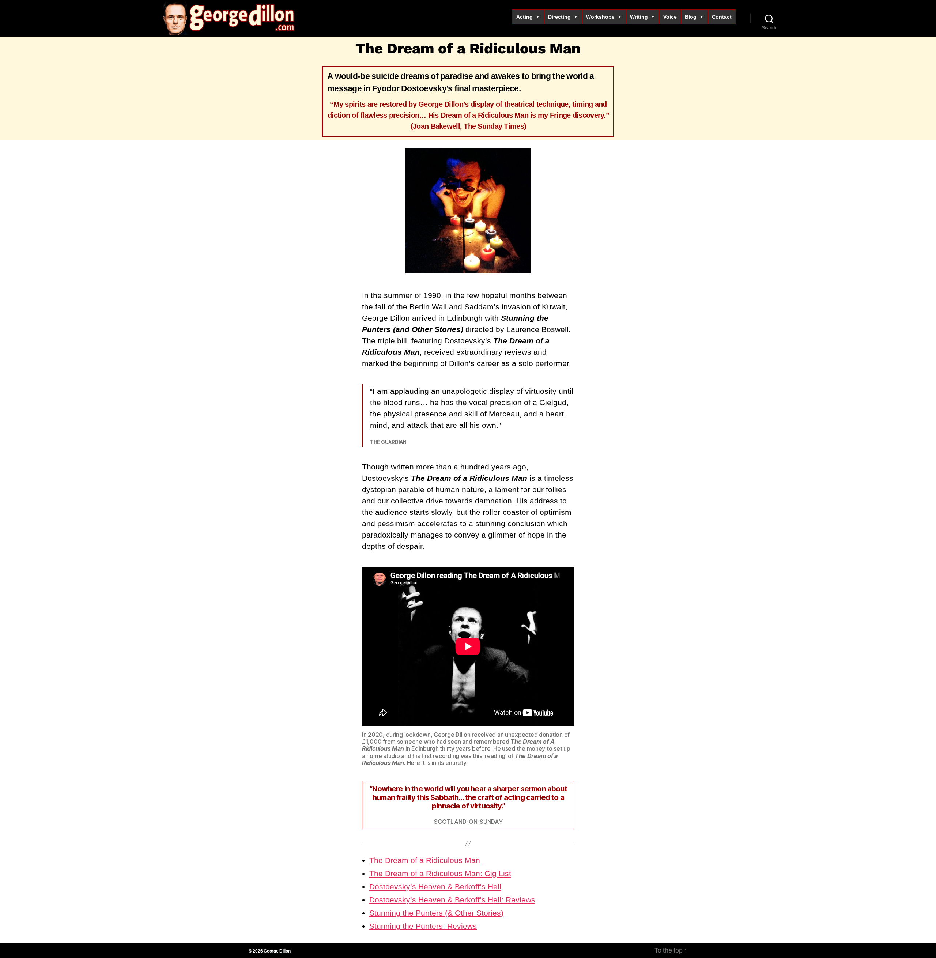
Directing (559, 17)
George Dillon (277, 951)
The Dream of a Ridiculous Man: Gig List (440, 873)
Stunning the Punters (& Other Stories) (436, 913)
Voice (670, 17)
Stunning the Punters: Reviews (423, 926)
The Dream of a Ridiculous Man (424, 860)
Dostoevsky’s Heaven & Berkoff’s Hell (435, 886)
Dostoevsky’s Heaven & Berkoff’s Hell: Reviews (452, 899)
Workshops (600, 17)
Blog (691, 17)
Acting (524, 17)
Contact (722, 17)
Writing (639, 17)
